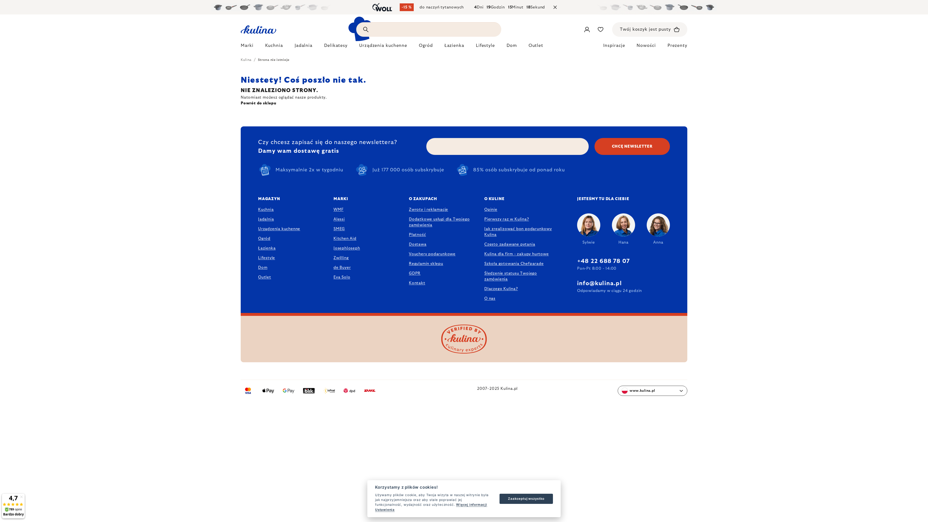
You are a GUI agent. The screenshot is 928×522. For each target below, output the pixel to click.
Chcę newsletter (632, 146)
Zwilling (341, 258)
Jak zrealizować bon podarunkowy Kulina (518, 232)
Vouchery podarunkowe (432, 254)
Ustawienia (385, 510)
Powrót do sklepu (258, 103)
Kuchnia (266, 209)
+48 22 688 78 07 (603, 261)
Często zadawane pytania (509, 244)
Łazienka (267, 248)
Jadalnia (266, 219)
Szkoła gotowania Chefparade (514, 264)
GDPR (414, 273)
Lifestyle (266, 258)
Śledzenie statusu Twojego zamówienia (510, 276)
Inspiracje (614, 46)
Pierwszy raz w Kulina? (506, 219)
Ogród (264, 238)
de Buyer (342, 267)
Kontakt (417, 283)
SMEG (339, 229)
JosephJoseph (347, 248)
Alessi (339, 219)
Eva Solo (342, 277)
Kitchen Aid (345, 238)
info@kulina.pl (599, 283)
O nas (489, 298)
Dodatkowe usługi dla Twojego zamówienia (439, 222)
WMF (338, 209)
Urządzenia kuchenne (279, 229)
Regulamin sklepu (426, 264)
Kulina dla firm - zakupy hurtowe (516, 254)
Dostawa (418, 244)
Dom (262, 267)
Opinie (490, 209)
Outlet (264, 277)
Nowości (646, 46)
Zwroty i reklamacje (428, 209)
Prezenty (677, 46)
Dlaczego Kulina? (501, 289)
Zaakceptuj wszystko (526, 498)
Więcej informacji (471, 505)
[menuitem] (247, 47)
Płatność (417, 235)
